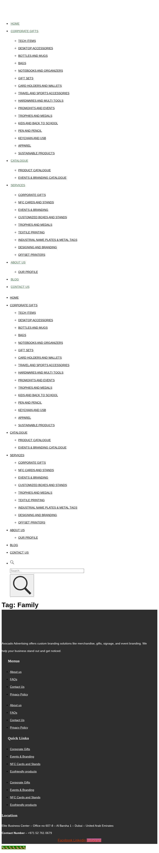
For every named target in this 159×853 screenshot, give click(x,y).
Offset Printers (31, 254)
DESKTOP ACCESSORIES (35, 48)
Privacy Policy (19, 694)
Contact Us (20, 286)
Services (18, 185)
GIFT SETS (25, 78)
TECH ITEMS (27, 40)
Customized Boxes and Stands (42, 217)
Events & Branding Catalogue (42, 177)
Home (15, 23)
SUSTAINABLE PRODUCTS (36, 153)
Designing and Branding (37, 247)
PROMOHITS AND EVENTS (36, 108)
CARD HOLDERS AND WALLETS (40, 85)
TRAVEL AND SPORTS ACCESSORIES (43, 93)
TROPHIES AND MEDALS (35, 115)
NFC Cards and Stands (36, 202)
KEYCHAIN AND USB (32, 138)
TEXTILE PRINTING (31, 232)
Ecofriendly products (23, 771)
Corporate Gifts (24, 31)
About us (18, 262)
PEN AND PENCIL (30, 130)
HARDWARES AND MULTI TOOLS (40, 100)
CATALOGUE (19, 160)
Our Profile (28, 272)
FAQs (13, 679)
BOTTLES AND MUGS (33, 55)
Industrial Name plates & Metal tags (47, 239)
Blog (15, 279)
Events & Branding (33, 209)
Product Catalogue (34, 170)
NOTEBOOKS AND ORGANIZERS (40, 70)
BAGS (22, 63)
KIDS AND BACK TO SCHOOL (38, 123)
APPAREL (24, 145)
